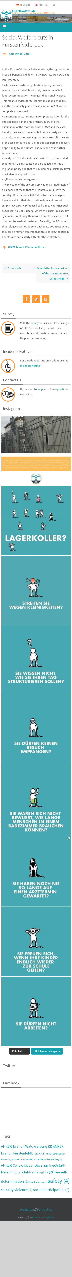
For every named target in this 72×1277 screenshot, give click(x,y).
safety (59, 1179)
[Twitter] (36, 297)
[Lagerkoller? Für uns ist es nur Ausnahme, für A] (36, 519)
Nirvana (35, 1215)
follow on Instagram (49, 1049)
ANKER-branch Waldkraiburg (26, 1144)
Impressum (27, 1207)
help (40, 387)
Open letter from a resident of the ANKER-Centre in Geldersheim (53, 271)
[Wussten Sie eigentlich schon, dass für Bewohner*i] (36, 1009)
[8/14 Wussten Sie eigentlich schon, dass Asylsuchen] (36, 799)
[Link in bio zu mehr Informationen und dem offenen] (36, 449)
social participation (51, 1187)
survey (35, 321)
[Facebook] (26, 297)
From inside (14, 266)
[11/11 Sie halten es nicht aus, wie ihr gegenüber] (36, 589)
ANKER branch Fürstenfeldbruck (27, 246)
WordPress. (48, 1215)
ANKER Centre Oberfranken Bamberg (44, 1157)
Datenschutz (44, 1207)
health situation (38, 1180)
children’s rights (37, 1170)
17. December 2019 (18, 53)
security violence (17, 1187)
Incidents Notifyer (30, 363)
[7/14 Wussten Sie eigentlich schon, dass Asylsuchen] (36, 869)
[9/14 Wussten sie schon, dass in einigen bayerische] (36, 729)
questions (62, 387)
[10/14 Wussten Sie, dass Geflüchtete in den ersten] (36, 659)
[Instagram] (45, 297)
